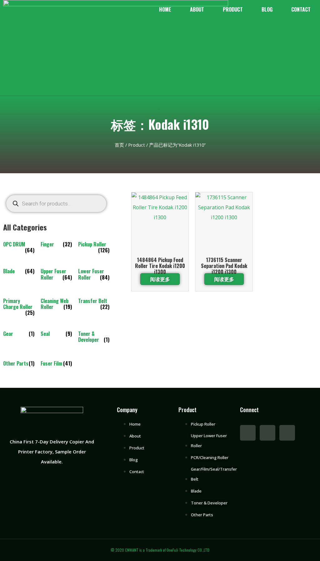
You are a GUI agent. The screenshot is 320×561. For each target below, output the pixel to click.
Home (165, 9)
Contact (301, 9)
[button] (10, 90)
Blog (267, 9)
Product (233, 9)
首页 (119, 145)
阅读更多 (160, 279)
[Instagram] (287, 433)
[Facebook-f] (248, 433)
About (197, 9)
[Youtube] (267, 433)
